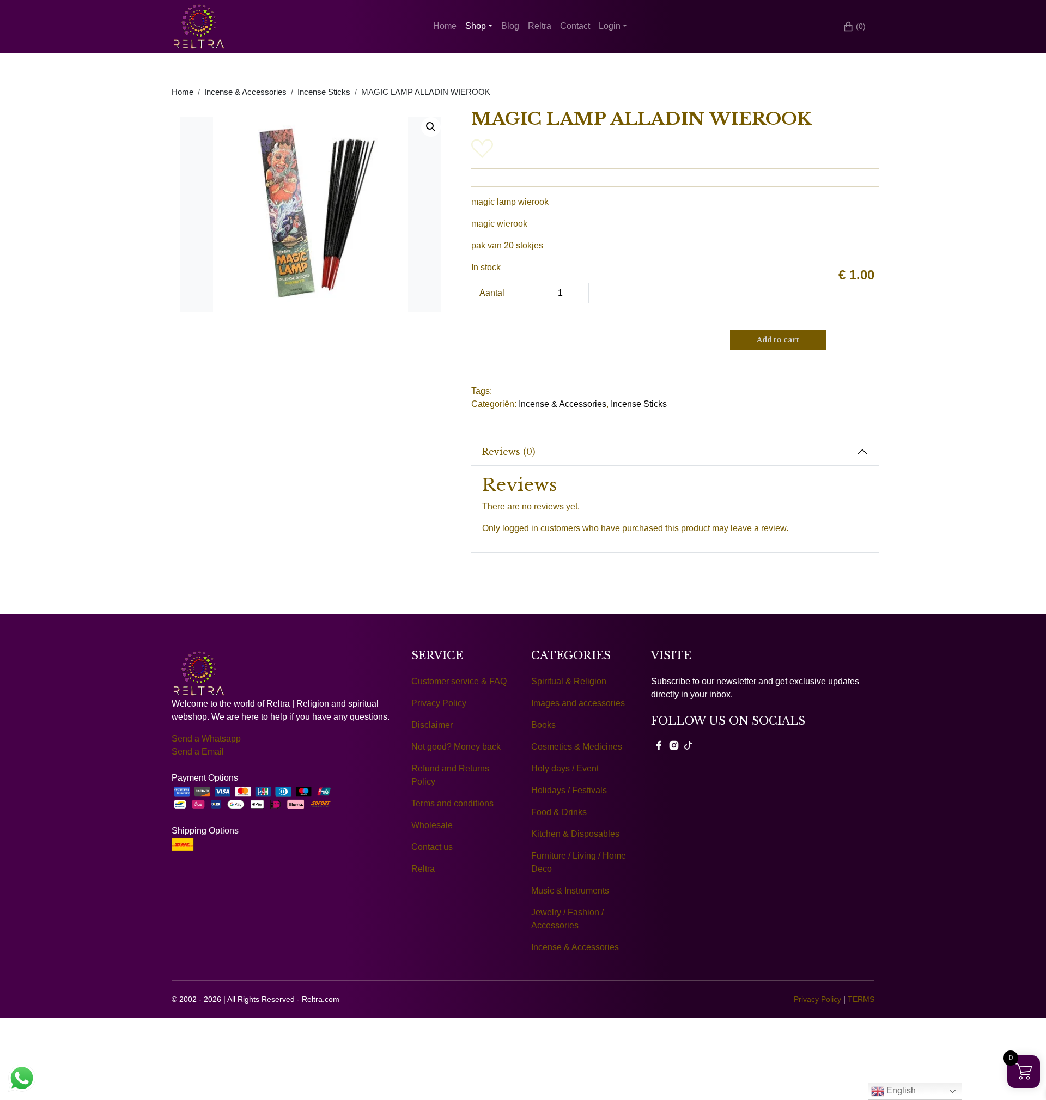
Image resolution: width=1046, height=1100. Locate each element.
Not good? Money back (456, 746)
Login (610, 26)
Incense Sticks (323, 92)
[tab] (675, 451)
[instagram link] (674, 744)
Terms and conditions (452, 803)
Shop (475, 26)
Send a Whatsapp (206, 738)
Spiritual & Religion (568, 681)
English (900, 1090)
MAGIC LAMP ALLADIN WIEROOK (425, 92)
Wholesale (432, 825)
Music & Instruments (570, 890)
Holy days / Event (565, 768)
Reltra (539, 26)
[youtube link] (688, 744)
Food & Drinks (559, 812)
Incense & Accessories (245, 92)
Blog (510, 26)
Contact (575, 26)
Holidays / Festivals (569, 790)
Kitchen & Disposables (575, 833)
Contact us (432, 847)
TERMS (861, 999)
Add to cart (778, 340)
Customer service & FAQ (459, 681)
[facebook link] (658, 744)
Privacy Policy (438, 703)
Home (445, 26)
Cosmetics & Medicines (576, 746)
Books (543, 725)
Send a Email (198, 751)
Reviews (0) (509, 451)
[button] (431, 127)
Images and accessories (578, 703)
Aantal (491, 292)
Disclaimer (432, 725)
